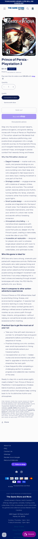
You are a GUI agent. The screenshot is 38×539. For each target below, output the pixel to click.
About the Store (19, 530)
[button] (4, 8)
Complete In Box (11, 98)
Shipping (4, 71)
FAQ (5, 448)
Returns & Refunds (25, 417)
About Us (7, 445)
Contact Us (8, 451)
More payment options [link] (19, 121)
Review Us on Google (12, 457)
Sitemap (7, 454)
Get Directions (19, 537)
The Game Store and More (21, 485)
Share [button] (6, 422)
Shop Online (19, 527)
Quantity (5, 82)
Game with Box (11, 103)
